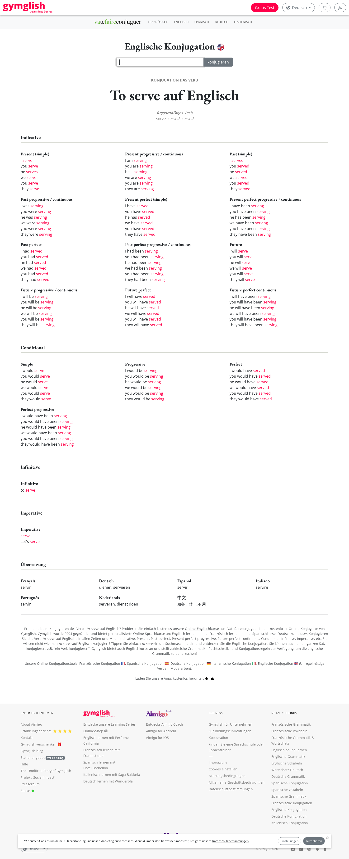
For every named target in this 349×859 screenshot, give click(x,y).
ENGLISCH (181, 22)
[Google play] (206, 678)
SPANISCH (201, 22)
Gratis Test (264, 7)
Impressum (218, 762)
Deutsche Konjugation (289, 816)
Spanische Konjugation (289, 783)
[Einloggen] (340, 7)
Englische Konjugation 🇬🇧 (278, 663)
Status (26, 790)
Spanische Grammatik (288, 796)
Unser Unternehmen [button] (37, 713)
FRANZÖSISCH (158, 22)
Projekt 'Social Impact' (38, 777)
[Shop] (324, 7)
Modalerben (180, 668)
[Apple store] (212, 678)
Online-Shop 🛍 (95, 731)
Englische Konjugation (289, 809)
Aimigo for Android (161, 731)
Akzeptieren (314, 841)
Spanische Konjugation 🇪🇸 (148, 663)
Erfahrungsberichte (36, 731)
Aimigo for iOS (157, 737)
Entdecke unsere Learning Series (109, 724)
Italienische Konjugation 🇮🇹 (234, 663)
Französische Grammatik (291, 724)
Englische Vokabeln (286, 763)
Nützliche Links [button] (284, 713)
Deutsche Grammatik (288, 776)
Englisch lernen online (190, 633)
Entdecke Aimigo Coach (164, 724)
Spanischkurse (264, 633)
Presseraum (30, 784)
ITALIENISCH (243, 22)
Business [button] (216, 713)
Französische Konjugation (291, 803)
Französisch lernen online (229, 633)
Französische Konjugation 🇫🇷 (102, 663)
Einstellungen (289, 841)
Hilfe (24, 764)
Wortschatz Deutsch (287, 770)
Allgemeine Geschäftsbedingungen (236, 782)
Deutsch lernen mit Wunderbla (108, 781)
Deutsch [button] (299, 7)
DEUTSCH (221, 22)
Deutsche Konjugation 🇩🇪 (190, 663)
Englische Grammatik (288, 756)
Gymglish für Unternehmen (230, 724)
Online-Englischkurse (202, 628)
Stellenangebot (42, 757)
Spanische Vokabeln (287, 789)
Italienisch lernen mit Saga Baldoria (111, 774)
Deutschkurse (288, 633)
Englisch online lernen (289, 750)
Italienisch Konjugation (289, 823)
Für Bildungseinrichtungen (230, 731)
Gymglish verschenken (39, 744)
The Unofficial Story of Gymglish (46, 771)
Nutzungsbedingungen (227, 775)
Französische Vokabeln (289, 731)
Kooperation (218, 737)
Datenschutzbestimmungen (230, 841)
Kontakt (27, 737)
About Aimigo (31, 724)
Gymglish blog (32, 751)
